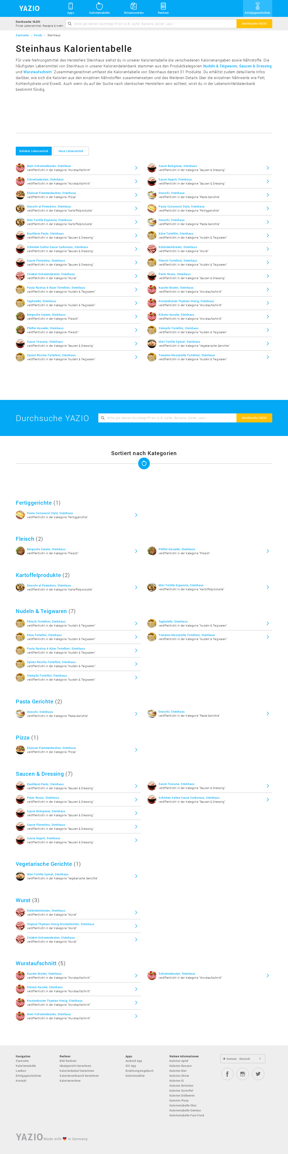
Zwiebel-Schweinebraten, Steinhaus (51, 274)
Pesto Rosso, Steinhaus (175, 274)
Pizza (23, 737)
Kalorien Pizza (179, 1100)
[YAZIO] (28, 8)
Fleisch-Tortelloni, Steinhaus (178, 260)
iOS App (131, 1065)
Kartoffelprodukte (38, 575)
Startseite (22, 1061)
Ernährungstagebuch (140, 1070)
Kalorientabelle (99, 12)
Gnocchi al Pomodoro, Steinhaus (49, 206)
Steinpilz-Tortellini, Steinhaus (179, 328)
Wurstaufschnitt (37, 71)
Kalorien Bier (178, 1070)
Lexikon (21, 1070)
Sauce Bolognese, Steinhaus (178, 166)
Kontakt (21, 1080)
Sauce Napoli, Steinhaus (175, 179)
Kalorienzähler (135, 1075)
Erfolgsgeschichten (257, 12)
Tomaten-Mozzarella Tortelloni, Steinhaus (187, 355)
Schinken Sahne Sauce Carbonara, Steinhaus (57, 247)
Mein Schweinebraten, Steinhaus (49, 166)
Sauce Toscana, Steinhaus (45, 341)
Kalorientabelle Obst (183, 1105)
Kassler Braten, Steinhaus (176, 287)
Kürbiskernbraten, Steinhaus (178, 247)
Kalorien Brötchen (181, 1085)
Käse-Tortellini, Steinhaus (176, 233)
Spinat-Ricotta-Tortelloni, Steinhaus (51, 355)
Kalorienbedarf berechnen (77, 1070)
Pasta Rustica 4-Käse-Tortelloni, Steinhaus (56, 287)
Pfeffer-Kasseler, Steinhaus (45, 328)
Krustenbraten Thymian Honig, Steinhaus (186, 301)
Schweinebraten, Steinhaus (45, 179)
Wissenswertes (134, 12)
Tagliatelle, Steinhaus (41, 301)
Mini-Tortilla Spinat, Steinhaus (179, 341)
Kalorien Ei (176, 1080)
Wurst (23, 900)
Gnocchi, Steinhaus (172, 193)
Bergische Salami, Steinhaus (46, 314)
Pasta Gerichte (34, 701)
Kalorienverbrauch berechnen (79, 1075)
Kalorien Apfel (178, 1061)
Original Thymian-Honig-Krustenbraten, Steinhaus (60, 924)
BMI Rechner (68, 1061)
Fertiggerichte (34, 502)
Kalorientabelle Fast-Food (186, 1115)
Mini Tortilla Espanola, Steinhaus (49, 220)
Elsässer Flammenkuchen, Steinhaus (51, 193)
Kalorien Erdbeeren (182, 1095)
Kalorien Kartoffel (181, 1090)
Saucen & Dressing (255, 66)
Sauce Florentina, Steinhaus (46, 260)
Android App (134, 1061)
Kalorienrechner (70, 1080)
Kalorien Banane (180, 1065)
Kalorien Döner (179, 1075)
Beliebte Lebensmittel (33, 151)
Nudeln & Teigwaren (220, 66)
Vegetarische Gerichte (44, 863)
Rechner (163, 12)
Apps (70, 12)
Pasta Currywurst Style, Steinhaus (182, 206)
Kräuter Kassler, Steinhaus (176, 314)
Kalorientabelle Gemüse (185, 1110)
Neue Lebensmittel (70, 151)
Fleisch (25, 538)
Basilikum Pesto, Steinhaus (45, 233)
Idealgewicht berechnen (75, 1065)
